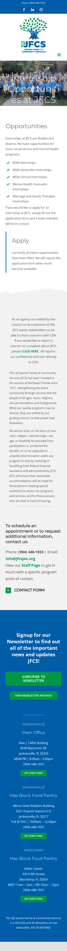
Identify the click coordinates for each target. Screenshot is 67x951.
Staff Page (31, 565)
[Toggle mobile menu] (59, 55)
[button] (33, 590)
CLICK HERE (30, 351)
